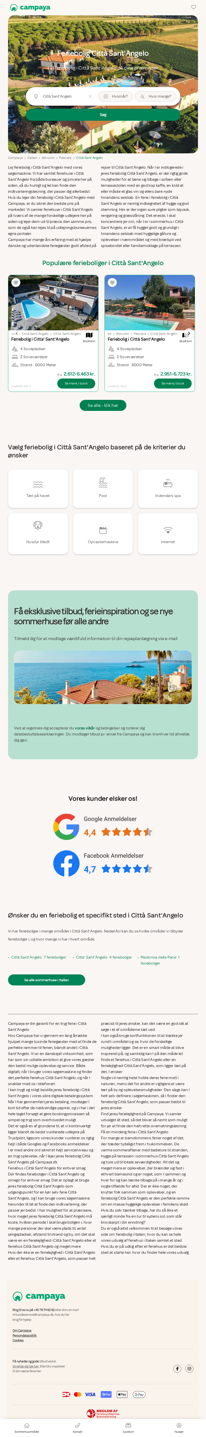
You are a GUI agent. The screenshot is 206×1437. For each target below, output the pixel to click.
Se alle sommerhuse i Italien (46, 979)
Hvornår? (120, 96)
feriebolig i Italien (130, 1234)
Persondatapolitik (25, 1336)
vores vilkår (85, 728)
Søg (103, 114)
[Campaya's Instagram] (189, 1369)
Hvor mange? (160, 96)
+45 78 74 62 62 (44, 1310)
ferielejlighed (130, 1113)
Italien (32, 158)
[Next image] (189, 333)
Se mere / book (76, 383)
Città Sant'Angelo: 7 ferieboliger (38, 957)
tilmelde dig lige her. (26, 1366)
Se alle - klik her (103, 405)
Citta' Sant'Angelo (67, 334)
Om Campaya (22, 1331)
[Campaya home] (29, 7)
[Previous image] (17, 333)
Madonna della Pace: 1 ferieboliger (160, 960)
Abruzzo (48, 158)
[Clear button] (90, 96)
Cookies (18, 1340)
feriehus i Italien (142, 1240)
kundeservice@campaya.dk (35, 1315)
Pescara (65, 158)
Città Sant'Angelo (89, 158)
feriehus (155, 1246)
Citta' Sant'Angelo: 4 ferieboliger (104, 957)
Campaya (15, 158)
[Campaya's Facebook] (177, 1369)
